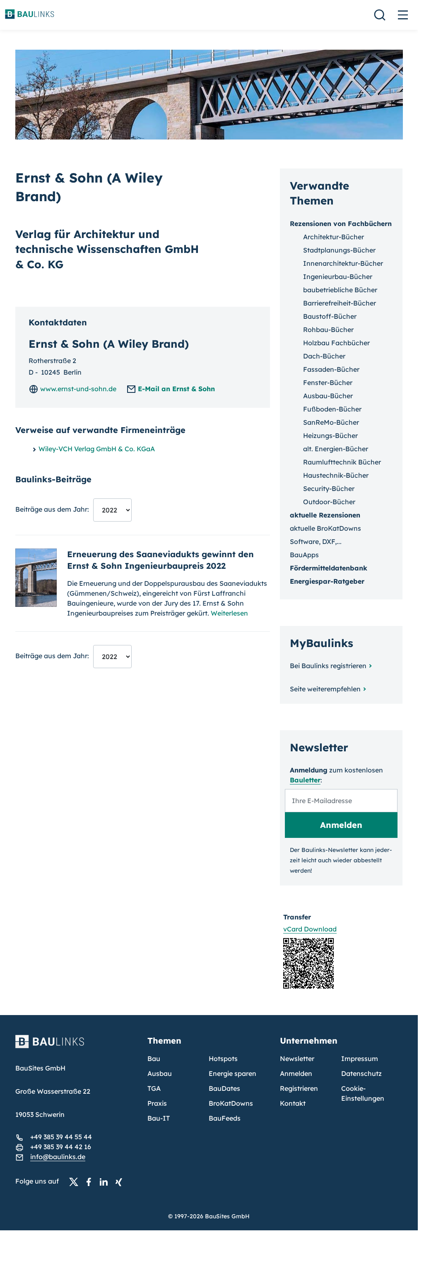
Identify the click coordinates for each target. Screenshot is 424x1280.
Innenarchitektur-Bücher (343, 263)
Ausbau (159, 1073)
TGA (154, 1088)
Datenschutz (361, 1073)
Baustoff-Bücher (330, 316)
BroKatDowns (231, 1103)
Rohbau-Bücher (328, 329)
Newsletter (297, 1058)
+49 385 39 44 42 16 (60, 1147)
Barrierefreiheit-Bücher (339, 303)
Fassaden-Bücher (331, 369)
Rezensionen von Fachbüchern (341, 223)
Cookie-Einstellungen (362, 1093)
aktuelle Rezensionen (325, 515)
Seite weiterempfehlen (325, 689)
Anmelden (296, 1073)
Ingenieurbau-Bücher (337, 276)
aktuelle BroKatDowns (325, 528)
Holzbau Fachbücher (336, 343)
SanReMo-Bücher (331, 422)
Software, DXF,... (316, 541)
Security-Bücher (328, 488)
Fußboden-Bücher (332, 409)
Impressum (359, 1058)
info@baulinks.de (57, 1156)
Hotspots (223, 1058)
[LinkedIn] (106, 1181)
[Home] (76, 1046)
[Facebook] (91, 1181)
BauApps (304, 555)
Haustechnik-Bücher (336, 475)
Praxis (157, 1103)
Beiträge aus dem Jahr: (52, 509)
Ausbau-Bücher (328, 396)
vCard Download (310, 929)
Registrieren (299, 1088)
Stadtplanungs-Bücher (339, 250)
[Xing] (120, 1181)
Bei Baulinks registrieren (328, 666)
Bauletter (305, 780)
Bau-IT (158, 1118)
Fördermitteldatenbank (328, 568)
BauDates (224, 1088)
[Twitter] (76, 1181)
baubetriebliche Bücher (340, 290)
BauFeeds (225, 1118)
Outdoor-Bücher (329, 502)
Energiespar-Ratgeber (327, 581)
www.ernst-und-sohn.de (77, 389)
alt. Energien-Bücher (335, 449)
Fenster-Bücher (327, 382)
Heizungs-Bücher (330, 435)
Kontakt (293, 1103)
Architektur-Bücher (333, 237)
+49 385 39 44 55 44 (61, 1137)
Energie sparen (232, 1073)
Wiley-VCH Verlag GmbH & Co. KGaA (97, 449)
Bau (153, 1058)
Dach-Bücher (324, 356)
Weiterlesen (229, 613)
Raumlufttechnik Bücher (342, 462)
